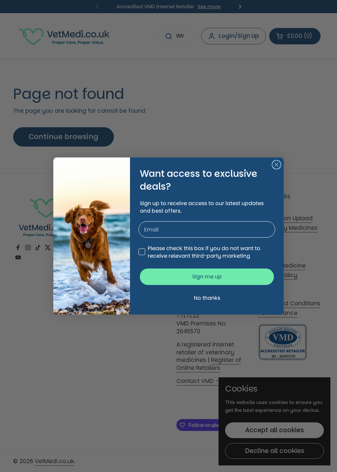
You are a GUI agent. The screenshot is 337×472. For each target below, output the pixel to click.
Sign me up (207, 276)
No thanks (207, 298)
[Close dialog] (276, 165)
